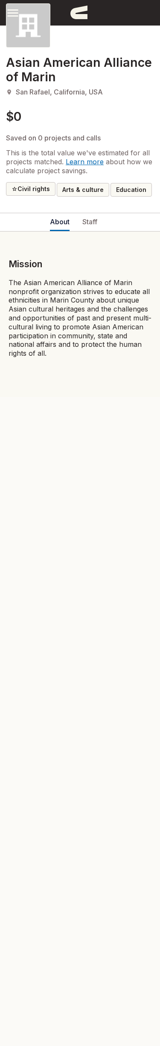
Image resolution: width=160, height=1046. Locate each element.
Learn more (85, 161)
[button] (13, 12)
